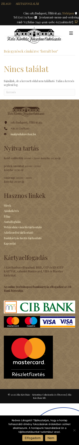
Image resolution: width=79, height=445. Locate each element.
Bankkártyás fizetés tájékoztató (23, 238)
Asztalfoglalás (27, 4)
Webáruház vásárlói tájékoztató (23, 227)
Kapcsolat (10, 243)
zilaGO (6, 4)
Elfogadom (33, 438)
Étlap (7, 216)
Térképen (68, 13)
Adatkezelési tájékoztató (18, 232)
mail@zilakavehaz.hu (23, 134)
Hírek (7, 205)
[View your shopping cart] (76, 22)
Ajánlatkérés (11, 211)
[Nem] (74, 430)
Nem (51, 438)
